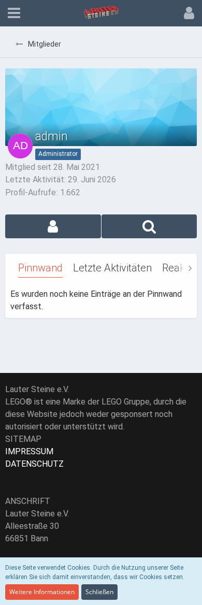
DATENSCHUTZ (34, 464)
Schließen (99, 591)
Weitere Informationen (42, 591)
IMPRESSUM (29, 451)
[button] (14, 13)
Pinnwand (40, 268)
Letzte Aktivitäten (112, 268)
